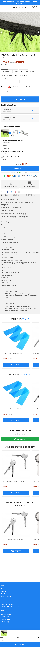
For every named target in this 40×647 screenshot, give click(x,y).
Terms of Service (6, 614)
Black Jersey (18, 71)
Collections (4, 589)
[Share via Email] (19, 192)
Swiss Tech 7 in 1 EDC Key (11, 157)
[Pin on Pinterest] (15, 192)
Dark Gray (13, 68)
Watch (25, 319)
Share (3, 192)
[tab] (16, 51)
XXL (16, 82)
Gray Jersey (30, 71)
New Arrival (4, 591)
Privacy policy (5, 617)
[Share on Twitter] (11, 192)
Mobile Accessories (6, 596)
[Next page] (38, 32)
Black (7, 65)
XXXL (22, 82)
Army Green (6, 71)
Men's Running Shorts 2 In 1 (13, 140)
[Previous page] (1, 32)
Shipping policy (5, 619)
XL (11, 82)
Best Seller (4, 594)
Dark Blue (23, 68)
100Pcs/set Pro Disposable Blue (12, 353)
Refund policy (5, 622)
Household (25, 374)
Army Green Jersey (22, 75)
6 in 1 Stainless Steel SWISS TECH (14, 151)
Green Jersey (7, 75)
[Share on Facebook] (7, 192)
